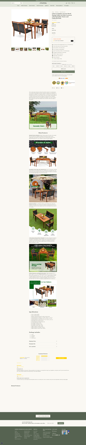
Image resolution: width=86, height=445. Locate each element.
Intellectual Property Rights (18, 437)
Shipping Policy (32, 341)
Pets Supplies (66, 5)
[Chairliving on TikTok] (59, 435)
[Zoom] (30, 28)
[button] (54, 22)
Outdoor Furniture (24, 5)
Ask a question (32, 346)
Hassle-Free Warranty (46, 432)
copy (72, 40)
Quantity (53, 32)
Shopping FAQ (32, 343)
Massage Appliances (59, 5)
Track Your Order (17, 435)
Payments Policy (27, 431)
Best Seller (35, 431)
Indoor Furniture (32, 5)
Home (18, 5)
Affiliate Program (27, 436)
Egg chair (35, 432)
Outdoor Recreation (40, 5)
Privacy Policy (26, 433)
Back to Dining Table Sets (43, 416)
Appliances (47, 5)
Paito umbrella (36, 433)
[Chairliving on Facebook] (54, 435)
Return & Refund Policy (28, 435)
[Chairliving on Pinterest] (57, 435)
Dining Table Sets (37, 436)
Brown (54, 25)
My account (35, 439)
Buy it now (63, 71)
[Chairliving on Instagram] (52, 435)
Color (53, 23)
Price (53, 28)
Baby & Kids (52, 5)
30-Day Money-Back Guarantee (46, 434)
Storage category (36, 435)
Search (16, 431)
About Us (16, 432)
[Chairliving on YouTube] (56, 435)
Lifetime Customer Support (47, 437)
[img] (19, 365)
